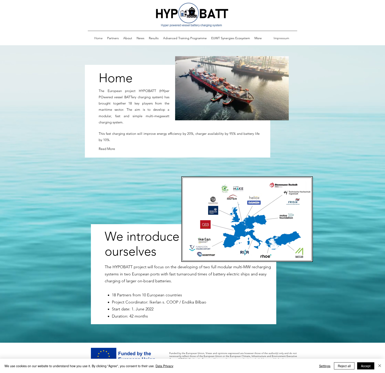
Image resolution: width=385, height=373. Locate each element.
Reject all (344, 366)
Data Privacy (164, 366)
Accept (366, 366)
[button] (283, 115)
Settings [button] (324, 366)
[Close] (379, 365)
